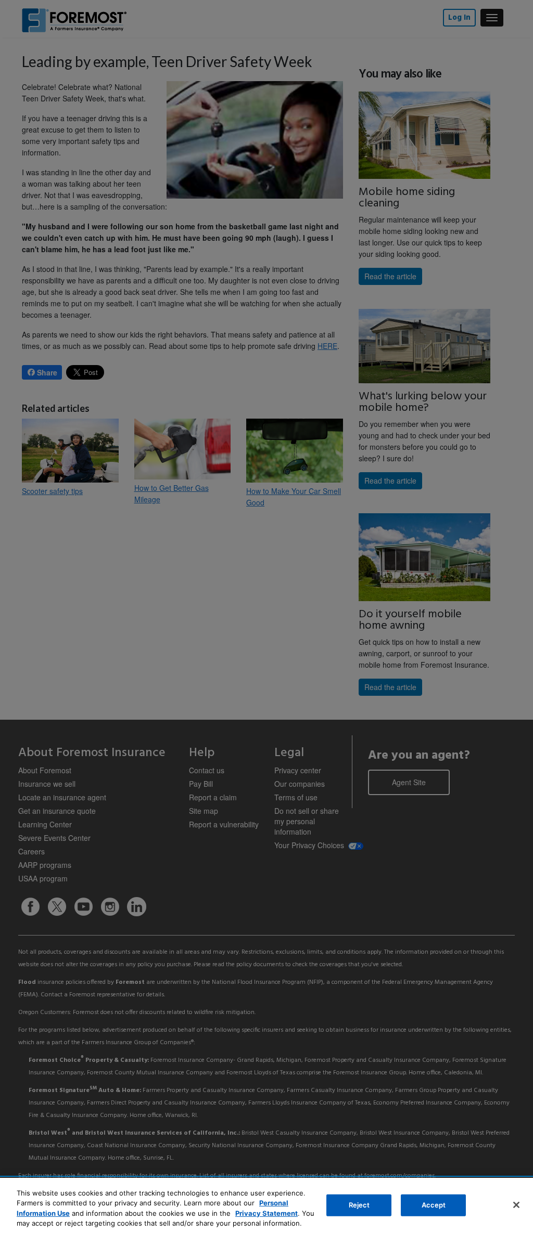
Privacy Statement (266, 1213)
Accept (434, 1205)
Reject (359, 1205)
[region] (266, 1206)
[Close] (516, 1204)
